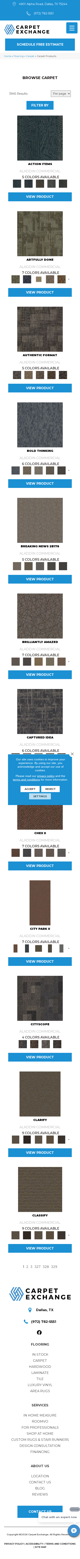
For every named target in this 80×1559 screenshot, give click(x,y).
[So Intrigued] (40, 615)
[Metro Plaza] (50, 852)
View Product (40, 197)
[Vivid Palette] (61, 279)
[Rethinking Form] (51, 374)
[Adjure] (61, 1139)
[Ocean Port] (28, 183)
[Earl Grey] (51, 183)
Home (7, 56)
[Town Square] (61, 852)
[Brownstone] (40, 183)
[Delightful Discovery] (40, 233)
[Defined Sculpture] (28, 374)
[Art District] (38, 852)
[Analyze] (27, 1139)
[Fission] (50, 470)
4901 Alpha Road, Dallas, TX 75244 (43, 4)
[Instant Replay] (40, 565)
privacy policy (46, 775)
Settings (40, 796)
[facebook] (39, 1332)
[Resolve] (40, 1093)
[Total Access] (63, 565)
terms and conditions (26, 779)
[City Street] (63, 183)
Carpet (30, 56)
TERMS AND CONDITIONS (60, 1543)
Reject (50, 788)
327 (37, 1267)
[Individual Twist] (40, 374)
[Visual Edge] (40, 329)
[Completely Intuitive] (38, 661)
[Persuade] (50, 1139)
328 (46, 1267)
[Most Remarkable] (27, 279)
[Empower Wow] (50, 661)
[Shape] (40, 424)
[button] (40, 45)
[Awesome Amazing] (50, 279)
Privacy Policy (14, 1543)
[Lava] (38, 470)
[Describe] (38, 1139)
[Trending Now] (40, 520)
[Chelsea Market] (40, 806)
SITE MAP (40, 1547)
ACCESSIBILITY (34, 1543)
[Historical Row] (57, 1043)
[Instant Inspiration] (61, 661)
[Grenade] (27, 470)
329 (54, 1267)
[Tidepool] (40, 137)
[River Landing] (27, 852)
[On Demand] (51, 565)
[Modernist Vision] (38, 279)
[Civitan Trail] (34, 1043)
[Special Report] (28, 565)
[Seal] (61, 470)
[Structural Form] (63, 374)
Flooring (19, 56)
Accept (30, 788)
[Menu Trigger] (72, 27)
